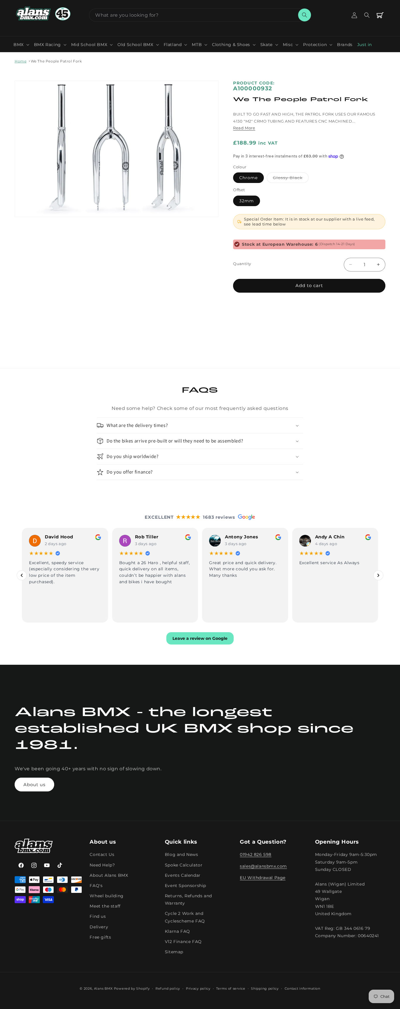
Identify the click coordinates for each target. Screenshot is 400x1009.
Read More (244, 128)
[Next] (378, 575)
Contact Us (102, 854)
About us (34, 784)
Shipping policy (265, 988)
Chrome (248, 177)
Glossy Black (291, 179)
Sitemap (174, 952)
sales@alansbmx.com (263, 866)
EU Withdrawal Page (263, 877)
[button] (21, 45)
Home (20, 61)
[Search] (304, 15)
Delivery (99, 927)
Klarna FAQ (177, 931)
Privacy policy (198, 988)
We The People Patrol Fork (56, 61)
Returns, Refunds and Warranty (188, 899)
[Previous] (22, 575)
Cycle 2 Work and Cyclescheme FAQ (185, 917)
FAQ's (96, 885)
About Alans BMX (109, 875)
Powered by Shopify (132, 988)
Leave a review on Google (200, 638)
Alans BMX (103, 988)
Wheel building (106, 896)
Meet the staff (105, 906)
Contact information (302, 988)
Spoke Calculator (184, 865)
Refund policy (167, 988)
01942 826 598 (255, 854)
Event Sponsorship (185, 885)
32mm (246, 201)
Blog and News (181, 854)
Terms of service (230, 988)
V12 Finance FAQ (183, 941)
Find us (98, 916)
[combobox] (200, 15)
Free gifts (100, 937)
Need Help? (102, 865)
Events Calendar (183, 875)
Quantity (242, 263)
